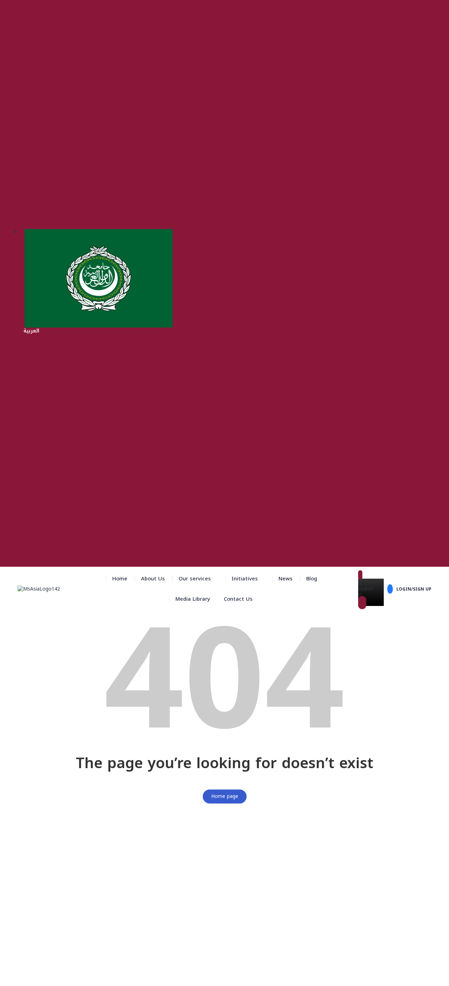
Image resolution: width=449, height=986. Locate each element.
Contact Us (238, 599)
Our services (195, 579)
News (286, 579)
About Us (153, 579)
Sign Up (41, 975)
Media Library (192, 599)
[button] (198, 578)
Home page (224, 796)
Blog (311, 579)
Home (119, 579)
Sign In (58, 975)
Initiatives (245, 579)
